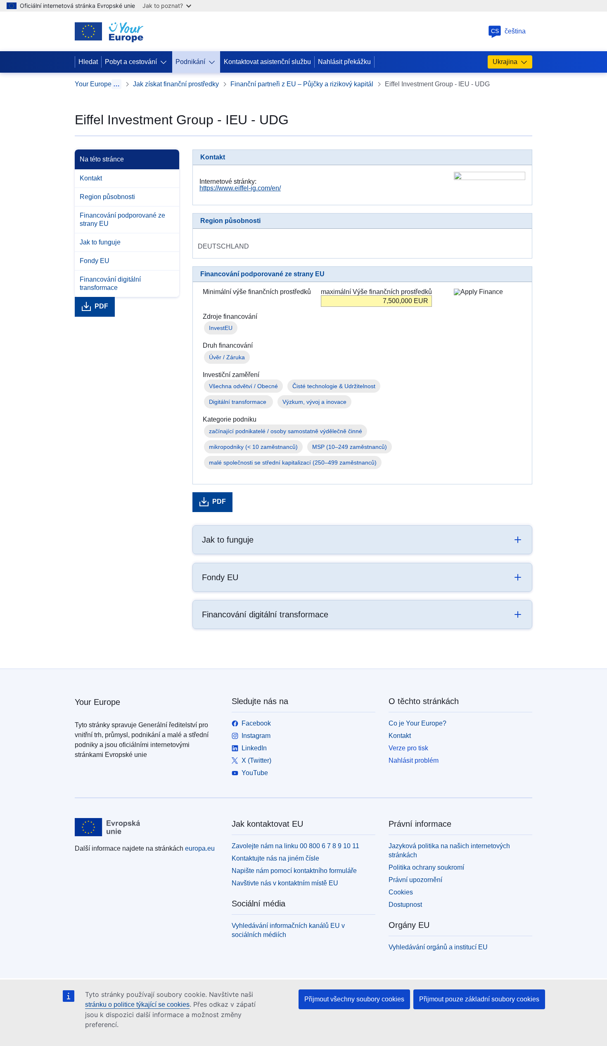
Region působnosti (107, 196)
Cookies (401, 892)
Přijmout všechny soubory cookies (354, 999)
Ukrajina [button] (505, 61)
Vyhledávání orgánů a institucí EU (438, 947)
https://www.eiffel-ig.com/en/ (240, 188)
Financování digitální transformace (110, 283)
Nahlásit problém (414, 760)
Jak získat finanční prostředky (176, 84)
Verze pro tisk (408, 748)
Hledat (88, 61)
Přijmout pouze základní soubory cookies (479, 999)
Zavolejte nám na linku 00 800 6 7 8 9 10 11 (295, 845)
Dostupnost (405, 904)
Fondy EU (94, 260)
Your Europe (93, 84)
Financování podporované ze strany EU (122, 219)
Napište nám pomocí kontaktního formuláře (294, 870)
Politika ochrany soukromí (426, 867)
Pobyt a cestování (131, 61)
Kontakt (91, 178)
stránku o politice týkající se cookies (137, 1004)
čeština (508, 31)
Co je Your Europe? (417, 723)
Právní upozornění (415, 879)
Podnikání (190, 61)
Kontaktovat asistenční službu (267, 61)
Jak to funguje (100, 242)
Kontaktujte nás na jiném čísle (275, 858)
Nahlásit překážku (344, 61)
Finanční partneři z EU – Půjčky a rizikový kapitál (301, 84)
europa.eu (200, 848)
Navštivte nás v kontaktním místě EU (285, 883)
